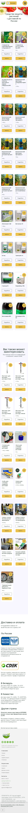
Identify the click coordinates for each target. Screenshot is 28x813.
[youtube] (5, 742)
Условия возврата (5, 772)
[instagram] (3, 742)
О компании (4, 766)
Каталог (3, 755)
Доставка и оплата (5, 770)
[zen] (13, 742)
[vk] (8, 742)
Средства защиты (5, 757)
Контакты (4, 776)
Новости (3, 768)
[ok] (10, 742)
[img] (3, 3)
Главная (3, 753)
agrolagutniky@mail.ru (6, 781)
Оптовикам (4, 759)
